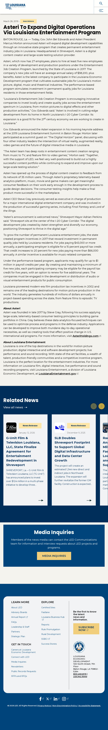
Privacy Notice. (44, 706)
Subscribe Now (88, 629)
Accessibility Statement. (90, 706)
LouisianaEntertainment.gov (58, 373)
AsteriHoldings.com (87, 336)
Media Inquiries (54, 555)
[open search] (101, 3)
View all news (13, 407)
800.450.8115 (79, 674)
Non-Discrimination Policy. (65, 706)
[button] (94, 406)
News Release (28, 21)
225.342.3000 (80, 676)
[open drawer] (101, 10)
